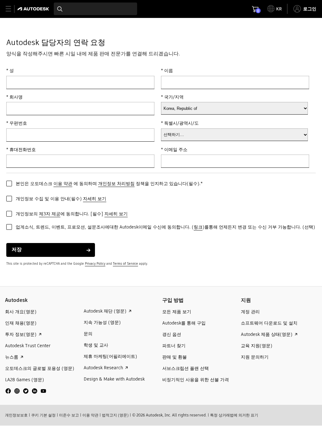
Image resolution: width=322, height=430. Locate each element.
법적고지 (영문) (115, 415)
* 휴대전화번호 (21, 150)
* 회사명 (14, 97)
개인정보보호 (16, 415)
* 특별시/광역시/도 (180, 123)
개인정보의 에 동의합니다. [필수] (72, 214)
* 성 (10, 71)
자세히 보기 (94, 198)
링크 (198, 227)
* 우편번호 (16, 123)
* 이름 (167, 71)
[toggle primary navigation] (12, 9)
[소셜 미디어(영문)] (26, 393)
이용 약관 (62, 183)
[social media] (26, 391)
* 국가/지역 (172, 97)
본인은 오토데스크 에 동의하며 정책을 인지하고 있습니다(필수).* (109, 183)
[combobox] (95, 9)
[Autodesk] (34, 9)
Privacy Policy (95, 263)
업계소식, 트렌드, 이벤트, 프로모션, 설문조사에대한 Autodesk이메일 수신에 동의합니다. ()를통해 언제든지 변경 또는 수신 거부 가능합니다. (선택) (165, 227)
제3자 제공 (49, 214)
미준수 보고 (69, 415)
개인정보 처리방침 (116, 183)
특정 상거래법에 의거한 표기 (234, 415)
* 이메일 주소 (174, 150)
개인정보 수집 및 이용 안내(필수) (61, 198)
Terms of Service (125, 263)
